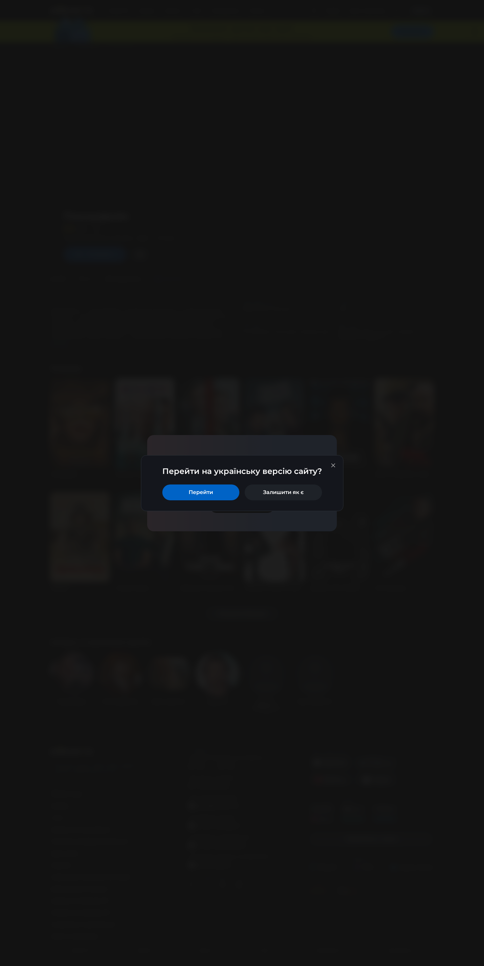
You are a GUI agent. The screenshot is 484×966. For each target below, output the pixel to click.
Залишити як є (283, 492)
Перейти (201, 492)
